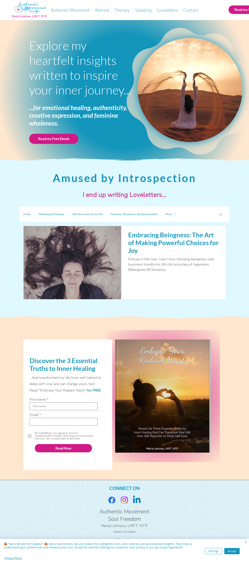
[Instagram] (124, 500)
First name (38, 399)
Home (27, 214)
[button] (221, 215)
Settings (213, 551)
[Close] (246, 542)
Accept (232, 551)
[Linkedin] (136, 500)
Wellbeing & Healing (51, 214)
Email (34, 415)
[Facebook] (112, 500)
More (169, 214)
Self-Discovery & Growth (87, 214)
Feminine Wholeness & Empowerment (134, 214)
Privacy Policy (13, 558)
